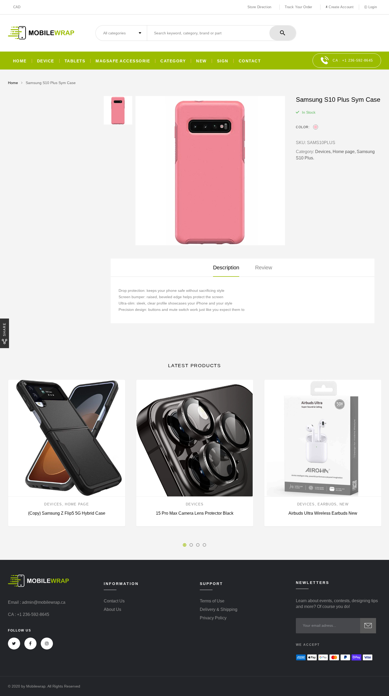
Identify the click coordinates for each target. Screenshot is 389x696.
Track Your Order (298, 7)
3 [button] (198, 545)
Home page (77, 504)
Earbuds (327, 504)
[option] (210, 170)
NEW (201, 61)
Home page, (344, 151)
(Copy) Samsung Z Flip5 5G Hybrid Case (66, 513)
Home (20, 61)
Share (4, 329)
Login (372, 7)
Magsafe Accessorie (123, 61)
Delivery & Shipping (218, 609)
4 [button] (204, 545)
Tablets (75, 61)
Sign (222, 61)
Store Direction (259, 7)
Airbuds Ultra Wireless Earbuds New (322, 513)
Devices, (323, 151)
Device (45, 61)
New (344, 504)
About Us (112, 609)
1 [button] (184, 545)
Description (226, 267)
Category (173, 61)
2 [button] (191, 545)
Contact (250, 61)
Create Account (341, 7)
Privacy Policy (213, 618)
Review (263, 267)
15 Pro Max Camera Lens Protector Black (194, 513)
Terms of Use (212, 601)
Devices (53, 504)
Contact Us (114, 601)
